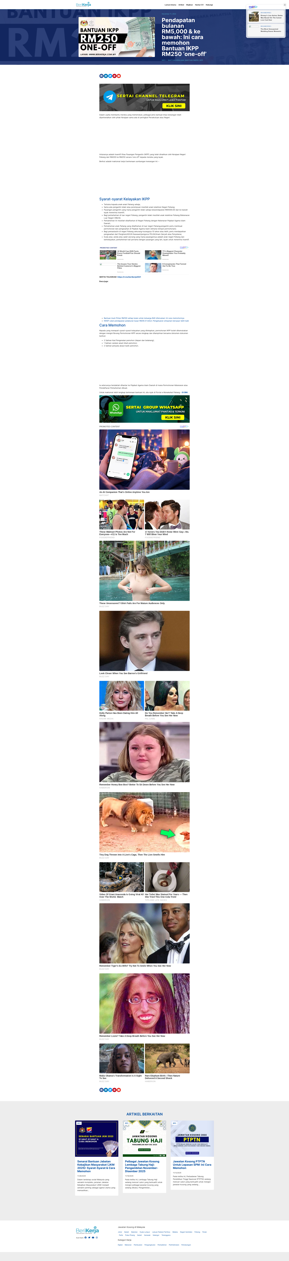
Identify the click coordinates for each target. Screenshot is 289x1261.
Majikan (189, 5)
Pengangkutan (149, 1245)
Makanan (128, 1245)
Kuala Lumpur (145, 1232)
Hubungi (209, 5)
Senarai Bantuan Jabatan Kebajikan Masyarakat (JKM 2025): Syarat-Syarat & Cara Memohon (96, 1166)
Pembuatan (138, 1245)
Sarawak (147, 1235)
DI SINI (185, 392)
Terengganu (166, 1235)
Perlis (121, 1235)
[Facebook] (86, 1238)
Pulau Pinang (130, 1235)
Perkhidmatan (174, 1245)
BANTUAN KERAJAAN (176, 60)
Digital (120, 1245)
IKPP (201, 60)
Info (164, 60)
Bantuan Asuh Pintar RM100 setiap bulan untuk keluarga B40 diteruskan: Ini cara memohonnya (144, 318)
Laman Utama (170, 5)
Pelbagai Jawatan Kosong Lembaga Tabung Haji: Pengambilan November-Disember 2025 (142, 1166)
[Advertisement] (144, 136)
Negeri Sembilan (186, 1232)
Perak (204, 1232)
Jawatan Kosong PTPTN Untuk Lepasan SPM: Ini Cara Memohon (192, 1165)
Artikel (181, 5)
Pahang (197, 1232)
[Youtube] (93, 1238)
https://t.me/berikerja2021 (129, 277)
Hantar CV (199, 5)
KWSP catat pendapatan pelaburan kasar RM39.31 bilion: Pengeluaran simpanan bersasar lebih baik (146, 321)
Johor (120, 1232)
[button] (101, 76)
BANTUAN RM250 (192, 60)
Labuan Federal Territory (161, 1232)
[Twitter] (89, 1238)
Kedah (126, 1232)
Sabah (139, 1235)
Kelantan (134, 1232)
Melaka (175, 1232)
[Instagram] (97, 1238)
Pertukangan (186, 1245)
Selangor (156, 1235)
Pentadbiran (162, 1245)
